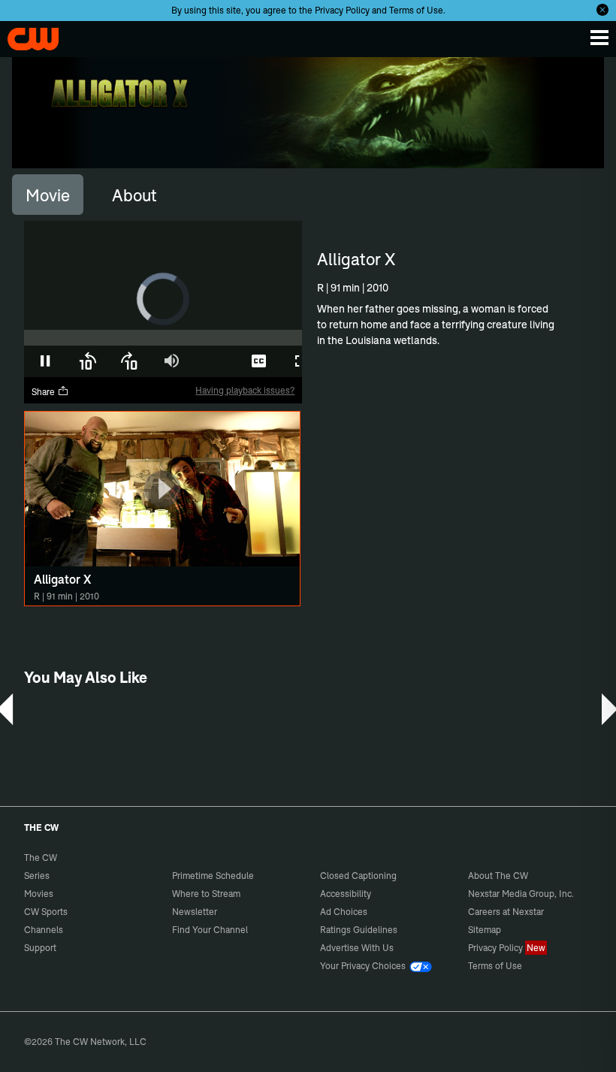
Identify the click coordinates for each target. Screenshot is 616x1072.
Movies (38, 893)
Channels (43, 929)
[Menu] (599, 38)
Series (37, 875)
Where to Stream (206, 893)
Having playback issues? (244, 390)
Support (40, 947)
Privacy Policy (342, 10)
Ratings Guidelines (358, 929)
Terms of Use (416, 10)
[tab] (47, 194)
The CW (26, 35)
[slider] (163, 338)
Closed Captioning (358, 875)
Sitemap (484, 929)
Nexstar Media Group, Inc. (521, 893)
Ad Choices (343, 911)
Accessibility (345, 893)
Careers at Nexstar (506, 911)
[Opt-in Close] (602, 10)
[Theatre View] (216, 361)
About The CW (498, 875)
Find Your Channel (210, 929)
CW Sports (46, 911)
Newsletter (194, 911)
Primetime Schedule (213, 875)
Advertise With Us (357, 947)
